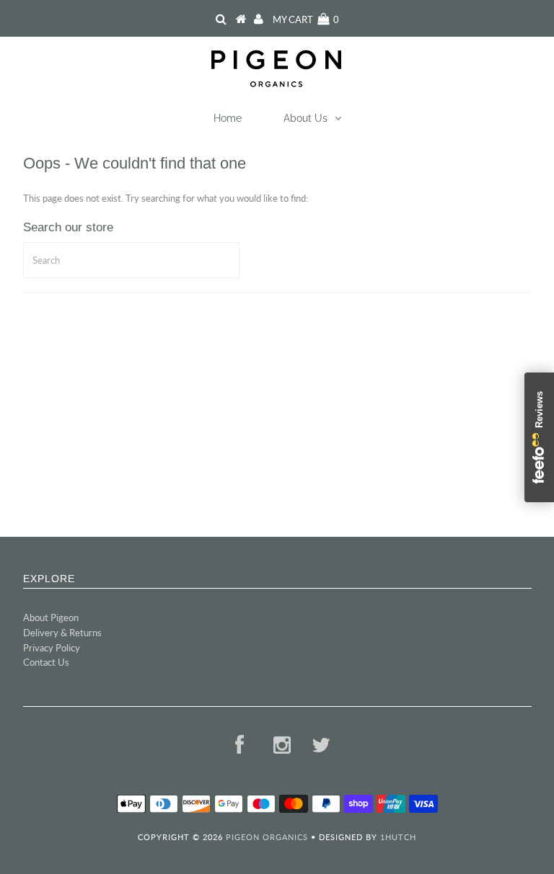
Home (228, 118)
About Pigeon (51, 617)
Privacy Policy (51, 648)
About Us (305, 118)
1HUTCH (398, 837)
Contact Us (46, 662)
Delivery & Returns (62, 632)
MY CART (306, 19)
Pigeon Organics (267, 837)
